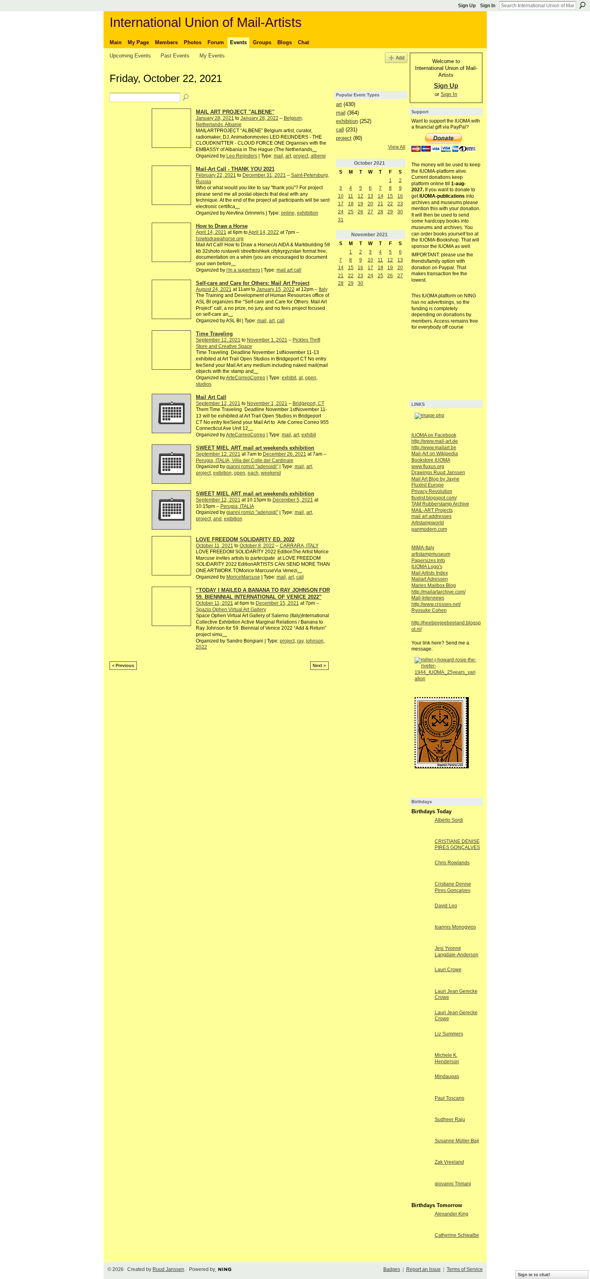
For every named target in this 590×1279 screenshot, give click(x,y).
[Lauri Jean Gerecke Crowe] (421, 998)
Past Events (175, 56)
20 (370, 204)
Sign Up (467, 5)
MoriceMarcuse (243, 577)
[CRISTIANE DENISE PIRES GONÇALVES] (421, 848)
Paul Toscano (449, 1098)
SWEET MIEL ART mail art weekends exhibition (255, 448)
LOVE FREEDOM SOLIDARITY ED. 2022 (245, 539)
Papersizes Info (428, 560)
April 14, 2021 (211, 232)
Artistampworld (427, 523)
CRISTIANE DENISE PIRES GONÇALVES (457, 845)
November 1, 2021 (267, 340)
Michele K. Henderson (447, 1058)
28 (380, 212)
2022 (201, 647)
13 (370, 196)
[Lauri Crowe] (421, 976)
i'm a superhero (243, 270)
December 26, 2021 (284, 454)
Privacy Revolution (431, 491)
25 (351, 212)
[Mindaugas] (421, 1083)
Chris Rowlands (452, 863)
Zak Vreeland (449, 1162)
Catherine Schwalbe (457, 1235)
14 (380, 196)
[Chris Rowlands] (421, 869)
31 (341, 220)
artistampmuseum (430, 554)
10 (341, 196)
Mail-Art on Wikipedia (434, 453)
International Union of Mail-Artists (206, 22)
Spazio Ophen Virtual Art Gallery (231, 609)
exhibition (307, 213)
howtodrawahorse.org (220, 238)
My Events (212, 56)
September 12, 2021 (218, 340)
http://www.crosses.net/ (436, 604)
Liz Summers (449, 1034)
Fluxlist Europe (427, 485)
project (300, 156)
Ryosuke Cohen (429, 610)
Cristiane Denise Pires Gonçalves (453, 887)
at (301, 378)
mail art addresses (431, 516)
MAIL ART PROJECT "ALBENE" (235, 112)
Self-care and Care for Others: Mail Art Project (252, 283)
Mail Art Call (211, 397)
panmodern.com (429, 529)
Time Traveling (214, 334)
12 (360, 196)
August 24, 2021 (214, 289)
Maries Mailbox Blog (433, 585)
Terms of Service (465, 1269)
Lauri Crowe (448, 969)
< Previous (123, 665)
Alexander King (451, 1214)
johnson (314, 641)
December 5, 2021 (293, 500)
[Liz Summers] (421, 1040)
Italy (323, 289)
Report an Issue (423, 1269)
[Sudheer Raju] (421, 1126)
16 (400, 196)
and (217, 519)
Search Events (186, 97)
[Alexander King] (421, 1220)
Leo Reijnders (241, 156)
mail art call (289, 270)
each (253, 473)
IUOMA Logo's (426, 566)
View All (396, 147)
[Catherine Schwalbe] (421, 1242)
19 (360, 204)
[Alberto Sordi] (421, 827)
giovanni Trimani (453, 1184)
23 (400, 204)
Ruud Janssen (168, 1269)
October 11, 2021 (214, 545)
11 (350, 196)
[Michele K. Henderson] (421, 1062)
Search (582, 5)
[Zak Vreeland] (421, 1169)
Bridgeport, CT (308, 403)
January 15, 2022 (275, 289)
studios (204, 384)
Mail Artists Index (429, 573)
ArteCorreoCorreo (245, 378)
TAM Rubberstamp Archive (440, 504)
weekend (271, 473)
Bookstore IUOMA (430, 460)
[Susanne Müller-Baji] (421, 1147)
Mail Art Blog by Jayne (435, 479)
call (281, 320)
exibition (222, 473)
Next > (319, 665)
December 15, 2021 (277, 603)
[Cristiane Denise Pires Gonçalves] (421, 890)
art (288, 156)
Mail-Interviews (427, 598)
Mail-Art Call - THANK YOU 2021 (235, 169)
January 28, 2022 (259, 118)
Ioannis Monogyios (455, 927)
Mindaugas (447, 1076)
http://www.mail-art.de (434, 441)
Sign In (487, 5)
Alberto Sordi (449, 820)
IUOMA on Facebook (433, 435)
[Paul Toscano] (421, 1105)
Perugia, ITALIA (237, 506)
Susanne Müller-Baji (457, 1141)
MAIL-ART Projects (432, 510)
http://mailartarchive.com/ (438, 592)
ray (300, 641)
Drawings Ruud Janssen (438, 472)
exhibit (289, 378)
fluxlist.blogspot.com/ (434, 498)
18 (351, 204)
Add (400, 57)
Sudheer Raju (450, 1119)
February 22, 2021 (216, 175)
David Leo (446, 906)
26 (360, 212)
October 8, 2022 (257, 545)
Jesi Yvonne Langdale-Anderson (456, 951)
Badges (391, 1269)
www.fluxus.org (427, 466)
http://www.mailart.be (433, 447)
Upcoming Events (130, 56)
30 (400, 212)
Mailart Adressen (429, 579)
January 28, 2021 (215, 118)
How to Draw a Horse (222, 226)
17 (341, 204)
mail (278, 156)
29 (390, 212)
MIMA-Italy (422, 547)
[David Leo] (421, 912)
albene (318, 156)
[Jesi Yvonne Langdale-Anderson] (421, 955)
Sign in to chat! (534, 1274)
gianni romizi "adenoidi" (252, 466)
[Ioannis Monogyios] (421, 933)
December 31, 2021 (264, 175)
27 (370, 212)
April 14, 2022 (263, 232)
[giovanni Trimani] (421, 1190)
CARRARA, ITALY (299, 545)
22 (390, 204)
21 (380, 204)
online (288, 213)
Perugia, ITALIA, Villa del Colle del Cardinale (244, 460)
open (310, 378)
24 (341, 212)
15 (390, 196)
